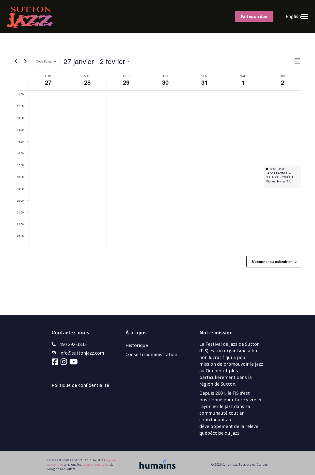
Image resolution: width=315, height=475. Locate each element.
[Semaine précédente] (16, 61)
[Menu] (304, 16)
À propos (136, 332)
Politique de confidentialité (80, 385)
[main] (157, 174)
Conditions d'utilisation (95, 464)
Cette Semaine (46, 61)
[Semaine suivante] (25, 61)
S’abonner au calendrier (272, 261)
